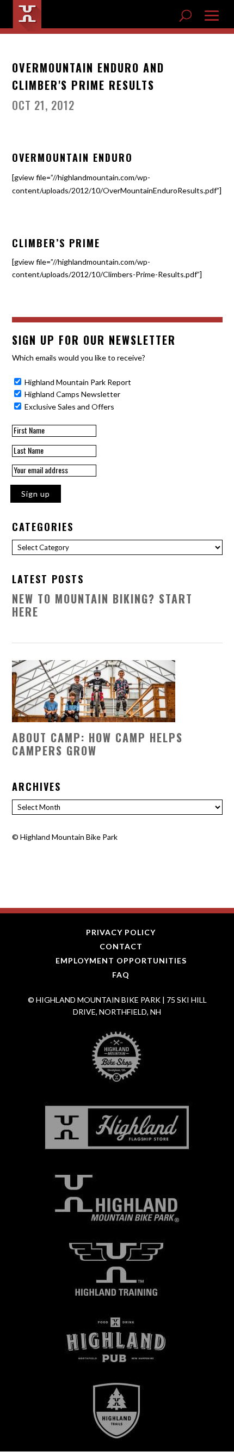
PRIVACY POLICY (121, 932)
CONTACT (121, 946)
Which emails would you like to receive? (78, 357)
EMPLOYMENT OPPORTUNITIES (121, 960)
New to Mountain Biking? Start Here (102, 605)
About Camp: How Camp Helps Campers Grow (97, 744)
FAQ (121, 974)
